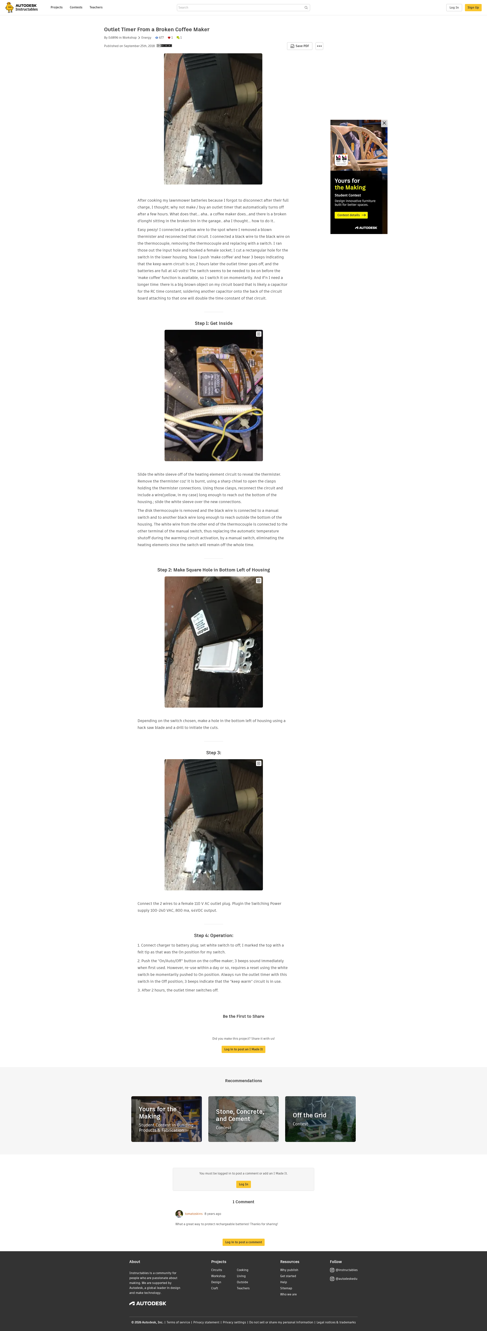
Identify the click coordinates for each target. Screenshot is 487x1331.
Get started (288, 1276)
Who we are (288, 1294)
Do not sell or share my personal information (281, 1322)
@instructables (347, 1270)
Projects (57, 7)
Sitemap (286, 1288)
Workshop (130, 38)
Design (216, 1282)
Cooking (242, 1270)
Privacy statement (206, 1322)
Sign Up (473, 7)
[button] (319, 46)
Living (241, 1276)
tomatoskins (194, 1214)
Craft (214, 1288)
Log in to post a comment (243, 1242)
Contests (76, 7)
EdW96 (113, 38)
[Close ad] (384, 123)
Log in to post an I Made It (243, 1049)
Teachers (96, 7)
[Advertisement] (359, 177)
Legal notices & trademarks (336, 1322)
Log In (454, 7)
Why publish (289, 1270)
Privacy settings (234, 1322)
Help (283, 1282)
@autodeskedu (346, 1279)
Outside (242, 1282)
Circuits (216, 1270)
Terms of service (178, 1322)
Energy (146, 38)
